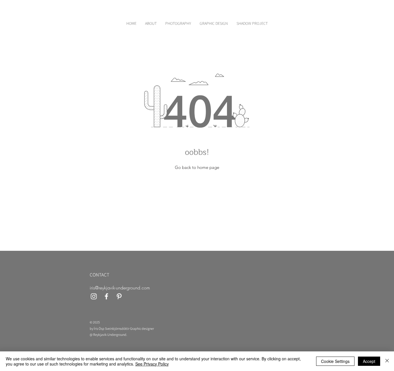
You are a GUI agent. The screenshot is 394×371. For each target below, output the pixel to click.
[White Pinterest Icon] (119, 296)
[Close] (387, 361)
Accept (369, 361)
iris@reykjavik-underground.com (120, 288)
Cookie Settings (335, 361)
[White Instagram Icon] (94, 296)
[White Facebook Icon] (106, 296)
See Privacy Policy (152, 364)
